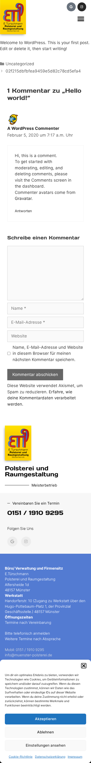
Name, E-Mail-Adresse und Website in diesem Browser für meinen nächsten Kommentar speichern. (48, 353)
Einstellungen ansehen (46, 745)
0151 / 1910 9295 (35, 513)
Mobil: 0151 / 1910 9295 (24, 649)
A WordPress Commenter (33, 128)
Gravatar (23, 198)
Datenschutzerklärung (50, 756)
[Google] (71, 6)
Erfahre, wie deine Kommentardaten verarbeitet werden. (41, 398)
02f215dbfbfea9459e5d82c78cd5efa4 (43, 71)
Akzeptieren (45, 719)
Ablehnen (45, 732)
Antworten (23, 211)
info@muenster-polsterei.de (28, 655)
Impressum (75, 756)
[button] (83, 665)
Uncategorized (20, 63)
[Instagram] (81, 6)
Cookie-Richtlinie (21, 756)
